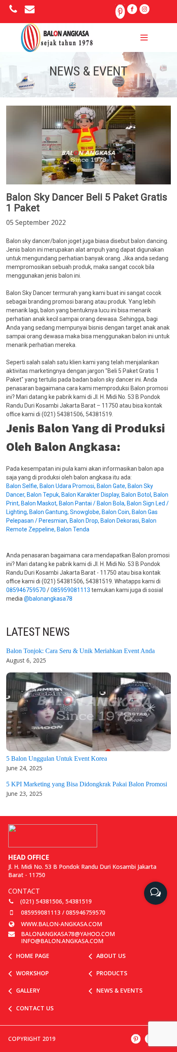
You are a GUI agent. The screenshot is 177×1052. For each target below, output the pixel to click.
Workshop (32, 973)
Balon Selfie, (23, 486)
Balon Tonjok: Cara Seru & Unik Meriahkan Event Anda (80, 650)
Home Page (32, 956)
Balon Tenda (74, 529)
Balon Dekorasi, (121, 520)
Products (111, 973)
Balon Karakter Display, (91, 494)
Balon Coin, (117, 512)
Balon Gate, (112, 486)
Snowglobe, (86, 512)
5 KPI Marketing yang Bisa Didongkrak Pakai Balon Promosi (86, 784)
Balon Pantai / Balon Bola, (93, 503)
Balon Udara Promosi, (68, 486)
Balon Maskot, (40, 503)
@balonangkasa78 (49, 598)
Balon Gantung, (49, 512)
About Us (111, 956)
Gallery (28, 990)
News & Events (119, 990)
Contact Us (35, 1008)
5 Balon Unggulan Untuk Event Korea (56, 758)
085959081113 (70, 590)
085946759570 (26, 590)
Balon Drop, (85, 520)
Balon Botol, (137, 494)
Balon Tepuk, (44, 494)
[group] (155, 890)
